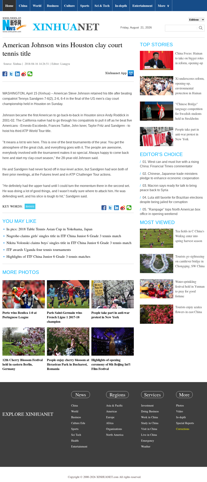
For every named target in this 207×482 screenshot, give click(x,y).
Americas (111, 411)
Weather (145, 446)
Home (9, 5)
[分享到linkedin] (17, 73)
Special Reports (185, 423)
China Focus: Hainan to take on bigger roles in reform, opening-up (189, 58)
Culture (69, 5)
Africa (109, 423)
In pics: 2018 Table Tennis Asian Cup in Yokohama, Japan (49, 228)
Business (53, 5)
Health (75, 440)
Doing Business (150, 411)
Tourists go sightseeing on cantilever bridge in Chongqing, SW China (190, 261)
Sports (84, 5)
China (23, 5)
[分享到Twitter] (11, 73)
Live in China (149, 435)
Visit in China (149, 429)
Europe (110, 417)
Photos (180, 405)
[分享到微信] (30, 73)
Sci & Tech (102, 5)
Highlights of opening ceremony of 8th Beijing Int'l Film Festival (110, 364)
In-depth (121, 5)
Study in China (149, 423)
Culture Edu (78, 423)
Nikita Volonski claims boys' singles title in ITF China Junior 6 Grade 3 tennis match (68, 242)
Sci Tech (76, 435)
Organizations (114, 429)
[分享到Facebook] (4, 73)
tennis (30, 206)
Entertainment (142, 5)
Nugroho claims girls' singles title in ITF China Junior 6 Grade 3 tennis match (63, 235)
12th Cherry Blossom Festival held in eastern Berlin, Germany (22, 364)
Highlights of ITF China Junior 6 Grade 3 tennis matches (48, 256)
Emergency (147, 440)
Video (179, 411)
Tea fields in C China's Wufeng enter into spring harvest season (189, 236)
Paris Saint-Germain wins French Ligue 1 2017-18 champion (64, 317)
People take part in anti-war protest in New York (110, 314)
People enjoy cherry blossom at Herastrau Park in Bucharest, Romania (68, 364)
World (37, 5)
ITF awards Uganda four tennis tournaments (38, 249)
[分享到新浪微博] (23, 73)
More (163, 5)
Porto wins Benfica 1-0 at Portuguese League (19, 314)
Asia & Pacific (114, 405)
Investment (147, 405)
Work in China (149, 417)
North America (114, 435)
